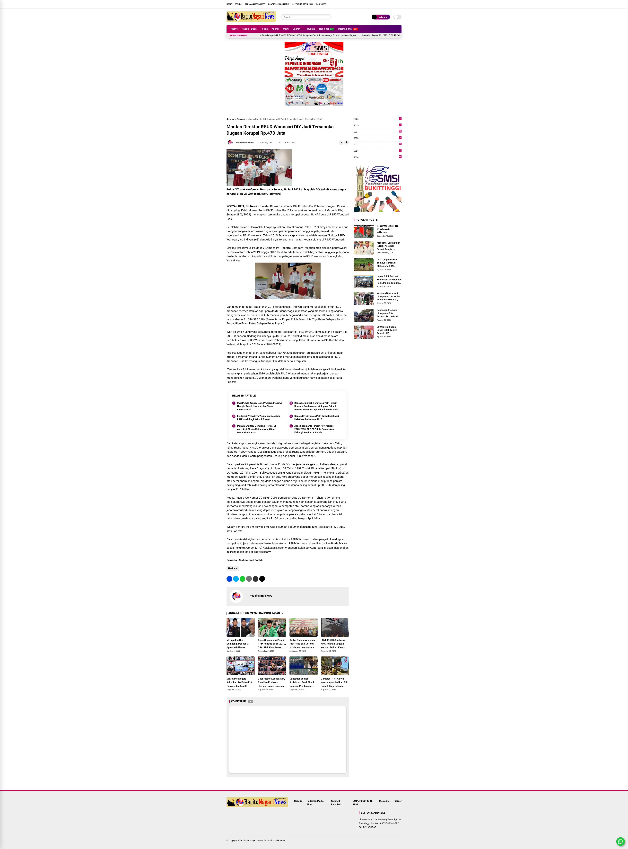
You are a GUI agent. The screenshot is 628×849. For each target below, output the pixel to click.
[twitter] (236, 579)
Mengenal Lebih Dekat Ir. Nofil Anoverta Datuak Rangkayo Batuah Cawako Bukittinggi (388, 246)
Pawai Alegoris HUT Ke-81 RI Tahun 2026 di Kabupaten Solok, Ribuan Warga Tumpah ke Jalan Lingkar (273, 35)
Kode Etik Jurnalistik (278, 4)
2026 (377, 119)
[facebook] (342, 4)
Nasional (326, 28)
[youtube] (352, 4)
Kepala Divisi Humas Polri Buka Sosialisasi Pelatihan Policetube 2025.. (316, 418)
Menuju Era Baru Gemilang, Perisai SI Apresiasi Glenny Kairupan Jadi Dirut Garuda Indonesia (256, 428)
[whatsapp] (242, 579)
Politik (264, 28)
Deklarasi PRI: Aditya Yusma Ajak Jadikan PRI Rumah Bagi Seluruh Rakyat (258, 418)
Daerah (296, 28)
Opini (286, 28)
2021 (377, 151)
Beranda (230, 119)
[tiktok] (357, 4)
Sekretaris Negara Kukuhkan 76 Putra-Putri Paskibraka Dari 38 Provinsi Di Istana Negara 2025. (240, 682)
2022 (377, 145)
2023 (377, 138)
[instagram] (347, 4)
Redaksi (238, 4)
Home (229, 4)
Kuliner (275, 28)
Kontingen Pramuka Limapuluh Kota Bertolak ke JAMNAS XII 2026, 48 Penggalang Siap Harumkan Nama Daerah (389, 313)
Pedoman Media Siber (255, 4)
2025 (377, 125)
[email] (255, 579)
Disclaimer (321, 4)
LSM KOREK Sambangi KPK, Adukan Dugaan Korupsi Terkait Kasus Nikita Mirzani (333, 644)
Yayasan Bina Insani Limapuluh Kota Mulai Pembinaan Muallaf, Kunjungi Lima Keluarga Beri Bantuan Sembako (388, 296)
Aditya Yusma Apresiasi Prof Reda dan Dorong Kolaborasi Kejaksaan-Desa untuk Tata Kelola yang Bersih (302, 644)
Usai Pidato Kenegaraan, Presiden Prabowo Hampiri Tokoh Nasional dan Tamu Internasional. (259, 406)
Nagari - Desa (249, 28)
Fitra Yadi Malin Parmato (274, 840)
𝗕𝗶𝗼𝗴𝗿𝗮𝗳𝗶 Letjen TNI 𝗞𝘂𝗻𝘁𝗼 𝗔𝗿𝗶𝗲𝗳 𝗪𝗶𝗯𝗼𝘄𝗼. (388, 229)
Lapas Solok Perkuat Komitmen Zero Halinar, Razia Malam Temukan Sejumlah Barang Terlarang (389, 279)
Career (397, 801)
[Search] (328, 17)
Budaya (311, 28)
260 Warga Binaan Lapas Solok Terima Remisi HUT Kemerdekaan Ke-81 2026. (387, 330)
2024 (377, 132)
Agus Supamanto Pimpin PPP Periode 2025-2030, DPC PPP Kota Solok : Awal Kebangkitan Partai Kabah (314, 428)
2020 (377, 157)
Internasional (347, 28)
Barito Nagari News (253, 840)
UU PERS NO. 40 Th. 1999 (302, 4)
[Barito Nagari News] (251, 21)
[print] (249, 579)
